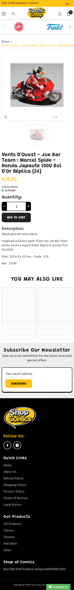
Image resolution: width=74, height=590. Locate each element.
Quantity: (12, 197)
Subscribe (19, 383)
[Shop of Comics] (19, 27)
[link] (19, 329)
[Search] (13, 14)
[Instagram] (17, 445)
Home (5, 41)
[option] (19, 27)
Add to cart (16, 217)
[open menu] (4, 14)
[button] (60, 15)
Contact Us (60, 587)
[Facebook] (7, 445)
